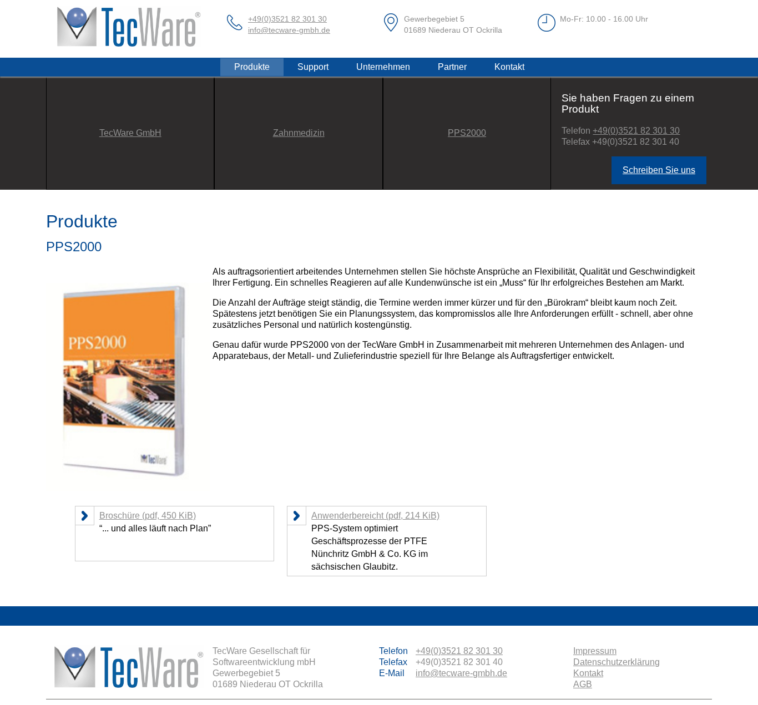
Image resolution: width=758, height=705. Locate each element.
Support (313, 67)
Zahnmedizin (299, 133)
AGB (582, 684)
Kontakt (509, 67)
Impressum (594, 651)
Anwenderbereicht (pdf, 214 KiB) (375, 515)
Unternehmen (383, 67)
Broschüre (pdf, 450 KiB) (147, 515)
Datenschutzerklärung (616, 662)
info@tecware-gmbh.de (289, 30)
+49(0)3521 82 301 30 (287, 18)
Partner (452, 67)
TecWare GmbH (130, 133)
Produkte (252, 67)
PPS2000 (467, 133)
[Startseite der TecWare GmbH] (129, 29)
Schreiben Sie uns (659, 170)
